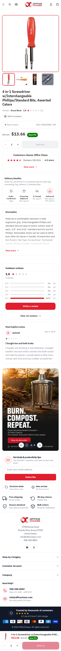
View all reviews (29, 315)
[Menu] (3, 4)
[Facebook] (27, 547)
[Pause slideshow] (27, 445)
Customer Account (12, 566)
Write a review (30, 306)
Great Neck (16, 110)
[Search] (10, 4)
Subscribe (30, 477)
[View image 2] (22, 79)
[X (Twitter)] (34, 547)
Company (7, 575)
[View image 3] (35, 79)
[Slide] (30, 409)
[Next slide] (39, 445)
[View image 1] (9, 79)
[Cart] (57, 4)
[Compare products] (16, 4)
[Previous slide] (21, 445)
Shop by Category (11, 557)
